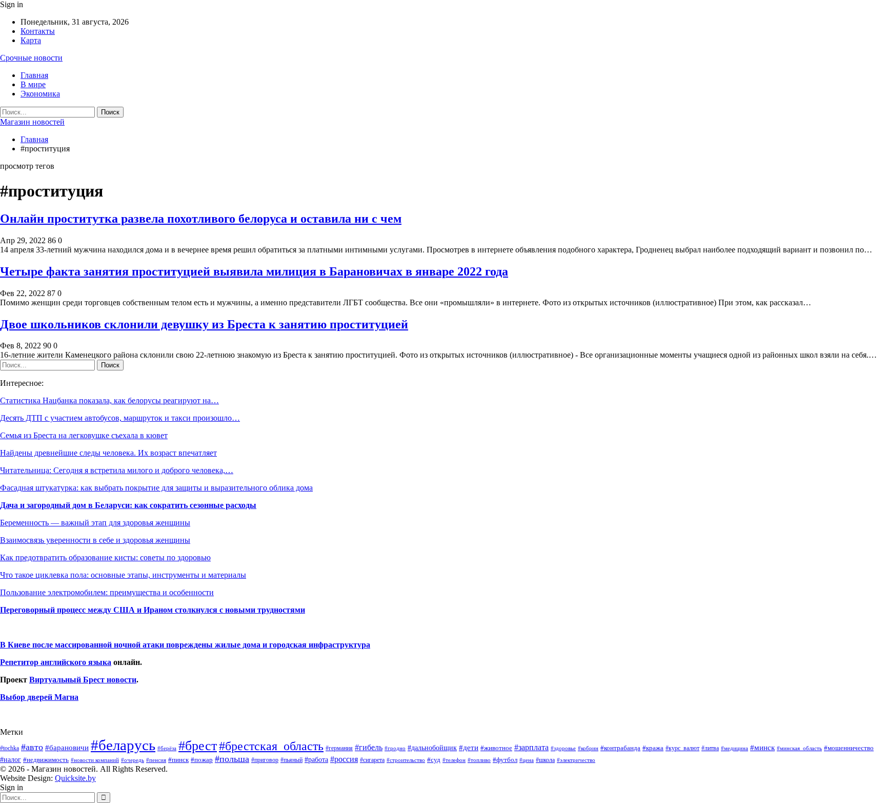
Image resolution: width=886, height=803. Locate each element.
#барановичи (67, 747)
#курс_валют (682, 748)
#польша (232, 759)
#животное (496, 748)
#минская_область (799, 748)
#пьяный (291, 760)
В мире (33, 84)
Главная (34, 75)
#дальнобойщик (432, 747)
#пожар (202, 759)
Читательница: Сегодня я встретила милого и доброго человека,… (116, 470)
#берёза (166, 748)
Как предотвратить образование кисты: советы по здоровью (105, 557)
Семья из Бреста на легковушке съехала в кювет (84, 435)
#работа (316, 759)
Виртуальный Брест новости (82, 679)
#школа (545, 760)
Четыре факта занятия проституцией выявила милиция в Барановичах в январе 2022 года (254, 271)
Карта (31, 40)
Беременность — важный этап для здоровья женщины (95, 522)
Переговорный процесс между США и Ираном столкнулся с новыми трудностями (152, 609)
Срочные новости (31, 57)
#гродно (395, 748)
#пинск (178, 759)
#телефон (454, 760)
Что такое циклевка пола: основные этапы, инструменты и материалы (123, 575)
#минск (762, 747)
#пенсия (156, 760)
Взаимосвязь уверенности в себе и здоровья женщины (95, 540)
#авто (32, 747)
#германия (339, 748)
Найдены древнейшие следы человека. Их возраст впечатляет (108, 452)
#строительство (406, 760)
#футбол (505, 759)
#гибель (368, 747)
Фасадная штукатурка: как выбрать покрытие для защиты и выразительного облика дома (156, 487)
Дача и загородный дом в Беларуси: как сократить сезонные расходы (128, 505)
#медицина (734, 748)
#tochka (9, 748)
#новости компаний (95, 760)
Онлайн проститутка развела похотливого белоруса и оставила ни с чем (200, 218)
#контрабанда (620, 748)
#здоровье (563, 748)
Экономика (40, 93)
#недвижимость (46, 759)
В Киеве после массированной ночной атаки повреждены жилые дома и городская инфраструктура (185, 644)
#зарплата (531, 747)
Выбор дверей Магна (39, 697)
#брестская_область (271, 746)
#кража (652, 748)
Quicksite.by (75, 778)
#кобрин (588, 748)
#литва (710, 748)
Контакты (38, 31)
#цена (526, 760)
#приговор (264, 759)
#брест (197, 745)
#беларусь (123, 745)
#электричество (576, 760)
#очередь (132, 760)
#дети (468, 747)
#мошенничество (849, 748)
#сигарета (372, 759)
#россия (344, 759)
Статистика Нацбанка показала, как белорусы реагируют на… (109, 400)
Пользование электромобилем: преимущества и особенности (107, 592)
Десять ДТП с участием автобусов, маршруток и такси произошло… (120, 418)
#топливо (479, 760)
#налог (10, 759)
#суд (433, 759)
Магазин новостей (32, 121)
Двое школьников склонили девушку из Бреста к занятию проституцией (204, 324)
